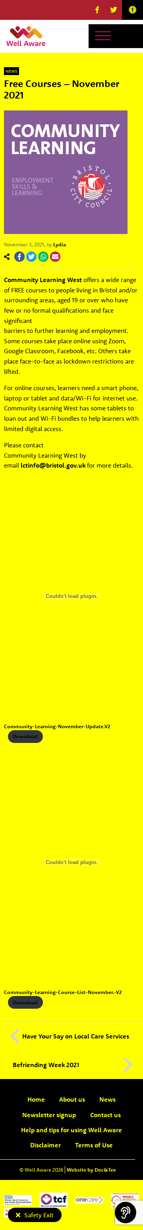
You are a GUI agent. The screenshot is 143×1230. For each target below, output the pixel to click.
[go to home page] (25, 35)
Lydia (59, 244)
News (11, 71)
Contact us (105, 1115)
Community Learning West (43, 280)
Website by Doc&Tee (91, 1169)
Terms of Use (94, 1145)
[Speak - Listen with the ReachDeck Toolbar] (125, 1212)
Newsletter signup (49, 1115)
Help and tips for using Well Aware (71, 1130)
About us (72, 1099)
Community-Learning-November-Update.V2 (57, 726)
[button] (97, 10)
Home (36, 1099)
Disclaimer (45, 1145)
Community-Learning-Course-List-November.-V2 (63, 992)
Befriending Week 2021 (46, 1065)
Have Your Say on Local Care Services (75, 1036)
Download (25, 736)
